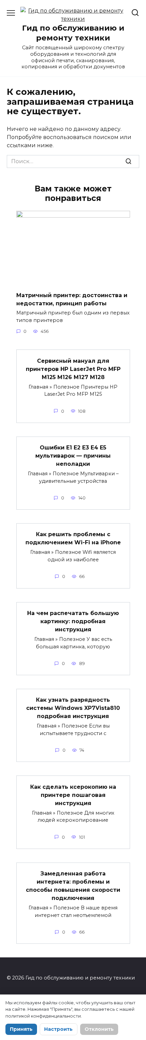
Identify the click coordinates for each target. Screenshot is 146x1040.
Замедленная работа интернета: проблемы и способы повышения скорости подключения (73, 885)
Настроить (58, 1029)
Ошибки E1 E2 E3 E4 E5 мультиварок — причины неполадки (73, 455)
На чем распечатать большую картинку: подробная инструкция (73, 621)
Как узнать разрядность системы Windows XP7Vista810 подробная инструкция (73, 708)
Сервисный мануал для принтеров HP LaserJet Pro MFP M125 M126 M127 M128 (73, 368)
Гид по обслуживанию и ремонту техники (73, 32)
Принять (21, 1029)
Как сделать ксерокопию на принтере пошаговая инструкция (73, 794)
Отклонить (99, 1029)
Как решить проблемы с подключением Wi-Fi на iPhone (73, 538)
